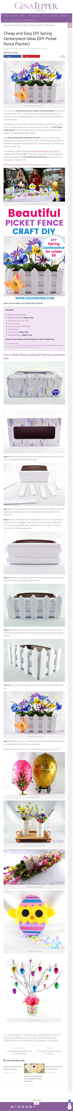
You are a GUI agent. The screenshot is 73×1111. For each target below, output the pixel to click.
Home (5, 16)
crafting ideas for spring (30, 1035)
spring (39, 25)
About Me (13, 16)
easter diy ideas (32, 1038)
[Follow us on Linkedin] (26, 1107)
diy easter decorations (44, 1035)
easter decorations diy (21, 1038)
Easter (25, 25)
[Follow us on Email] (30, 1107)
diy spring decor (8, 1038)
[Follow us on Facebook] (19, 1107)
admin (8, 48)
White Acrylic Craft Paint (18, 320)
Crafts (44, 16)
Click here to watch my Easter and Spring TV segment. (27, 164)
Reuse (63, 16)
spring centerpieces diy (40, 1040)
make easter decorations (11, 1040)
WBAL (24, 154)
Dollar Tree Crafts (12, 25)
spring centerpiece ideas (26, 1040)
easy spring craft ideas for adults (47, 1038)
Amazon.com (42, 347)
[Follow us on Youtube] (12, 1107)
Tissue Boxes (49, 25)
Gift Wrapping (33, 16)
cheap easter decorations (15, 1035)
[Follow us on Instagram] (15, 1107)
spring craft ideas (53, 1040)
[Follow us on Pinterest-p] (34, 1107)
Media (22, 16)
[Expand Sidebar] (70, 25)
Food (5, 20)
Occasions (54, 16)
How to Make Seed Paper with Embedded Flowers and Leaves (33, 1078)
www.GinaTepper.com (10, 345)
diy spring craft (56, 1035)
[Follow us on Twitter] (23, 1107)
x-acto (22, 522)
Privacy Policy (36, 1100)
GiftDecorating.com (30, 20)
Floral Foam (13, 332)
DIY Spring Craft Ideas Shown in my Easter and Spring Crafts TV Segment (32, 749)
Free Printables (15, 20)
